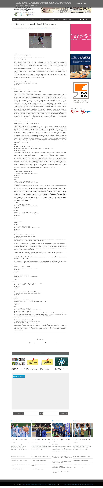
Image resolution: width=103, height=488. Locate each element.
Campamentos (34, 19)
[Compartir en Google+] (35, 342)
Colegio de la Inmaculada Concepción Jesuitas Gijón (78, 484)
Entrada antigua (63, 413)
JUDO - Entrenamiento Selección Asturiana (42, 456)
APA (70, 19)
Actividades (20, 19)
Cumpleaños (42, 19)
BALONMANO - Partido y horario (19, 469)
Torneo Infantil (50, 19)
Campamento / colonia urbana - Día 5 (81, 439)
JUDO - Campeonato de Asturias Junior (41, 439)
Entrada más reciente (18, 413)
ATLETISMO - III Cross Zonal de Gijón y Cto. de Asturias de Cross (61, 462)
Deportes (27, 19)
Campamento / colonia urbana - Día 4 (82, 456)
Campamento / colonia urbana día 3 (81, 460)
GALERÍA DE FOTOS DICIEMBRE (19, 460)
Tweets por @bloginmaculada (76, 108)
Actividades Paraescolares (42, 28)
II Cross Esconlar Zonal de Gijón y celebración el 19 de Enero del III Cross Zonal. (62, 467)
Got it (85, 3)
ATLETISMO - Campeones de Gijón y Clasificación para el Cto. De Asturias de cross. (62, 457)
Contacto (58, 19)
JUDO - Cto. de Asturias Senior (39, 460)
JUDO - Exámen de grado (38, 469)
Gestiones (65, 19)
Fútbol (49, 28)
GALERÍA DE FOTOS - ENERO (18, 456)
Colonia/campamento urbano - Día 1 (81, 464)
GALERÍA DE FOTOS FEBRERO (19, 439)
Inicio (14, 19)
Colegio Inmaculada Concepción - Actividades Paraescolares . (40, 484)
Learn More (78, 3)
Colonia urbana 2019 (78, 467)
